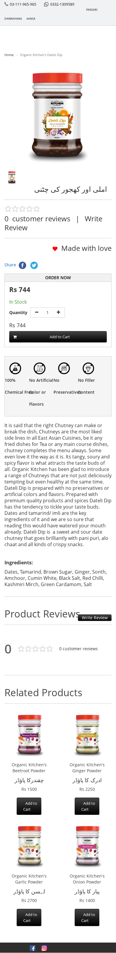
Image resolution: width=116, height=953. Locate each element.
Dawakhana (13, 19)
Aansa (30, 19)
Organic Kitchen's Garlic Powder (29, 879)
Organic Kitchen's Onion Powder (87, 879)
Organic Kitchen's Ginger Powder (87, 767)
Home (9, 54)
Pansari (92, 10)
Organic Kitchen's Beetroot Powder (29, 767)
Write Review (95, 617)
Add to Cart (60, 336)
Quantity (18, 312)
